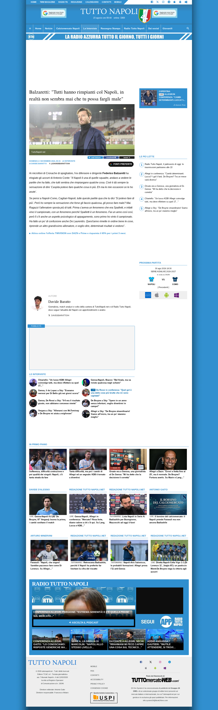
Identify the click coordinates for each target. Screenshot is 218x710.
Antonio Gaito (60, 690)
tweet (126, 157)
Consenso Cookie (99, 688)
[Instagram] (163, 2)
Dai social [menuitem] (153, 28)
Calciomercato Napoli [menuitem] (68, 28)
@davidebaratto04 (60, 164)
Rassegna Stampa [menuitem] (110, 28)
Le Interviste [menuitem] (90, 28)
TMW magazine (47, 2)
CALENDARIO (92, 2)
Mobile (93, 667)
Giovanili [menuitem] (167, 28)
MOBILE (118, 2)
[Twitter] (157, 2)
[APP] (148, 295)
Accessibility (96, 679)
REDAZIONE (76, 2)
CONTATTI (106, 2)
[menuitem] (30, 28)
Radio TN (63, 2)
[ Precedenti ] (163, 287)
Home (34, 2)
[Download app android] (180, 2)
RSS (92, 671)
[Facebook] (152, 2)
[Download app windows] (186, 2)
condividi (110, 157)
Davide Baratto (39, 164)
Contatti (94, 675)
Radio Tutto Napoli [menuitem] (134, 28)
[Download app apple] (175, 2)
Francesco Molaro (61, 693)
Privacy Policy (97, 684)
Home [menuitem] (38, 28)
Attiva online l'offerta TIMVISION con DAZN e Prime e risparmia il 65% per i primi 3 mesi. (78, 233)
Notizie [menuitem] (49, 28)
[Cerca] (188, 28)
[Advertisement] (163, 323)
